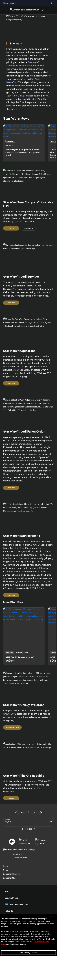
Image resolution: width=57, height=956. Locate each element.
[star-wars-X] (34, 812)
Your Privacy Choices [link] (20, 905)
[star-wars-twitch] (28, 812)
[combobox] (28, 820)
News (5, 870)
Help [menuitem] (7, 891)
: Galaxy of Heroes (21, 95)
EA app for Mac (9, 878)
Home (5, 866)
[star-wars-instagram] (16, 812)
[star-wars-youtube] (22, 812)
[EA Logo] (12, 841)
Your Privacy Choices (28, 952)
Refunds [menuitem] (9, 910)
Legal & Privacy (12, 897)
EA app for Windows (11, 874)
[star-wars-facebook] (40, 812)
